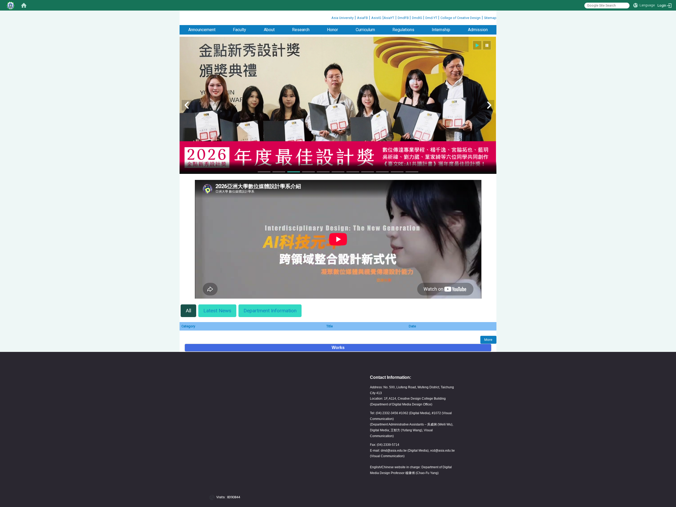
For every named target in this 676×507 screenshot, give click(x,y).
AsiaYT (389, 18)
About (269, 29)
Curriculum (365, 29)
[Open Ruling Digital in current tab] (213, 497)
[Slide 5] (323, 171)
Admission (478, 29)
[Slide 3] (293, 171)
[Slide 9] (382, 171)
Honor (332, 29)
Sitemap (490, 18)
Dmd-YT (431, 18)
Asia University (342, 18)
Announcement (201, 29)
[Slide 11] (412, 171)
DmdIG (417, 18)
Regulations (403, 29)
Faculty (239, 29)
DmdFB (404, 18)
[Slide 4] (308, 171)
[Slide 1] (264, 171)
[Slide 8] (367, 171)
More (488, 340)
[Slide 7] (352, 171)
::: (329, 17)
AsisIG (376, 18)
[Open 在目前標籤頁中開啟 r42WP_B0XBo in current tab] (338, 297)
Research (300, 29)
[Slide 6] (338, 171)
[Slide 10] (397, 171)
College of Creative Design (460, 18)
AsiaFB (362, 18)
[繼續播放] (477, 45)
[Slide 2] (279, 171)
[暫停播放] (487, 45)
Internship (441, 29)
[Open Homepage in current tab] (23, 5)
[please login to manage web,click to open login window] (10, 5)
